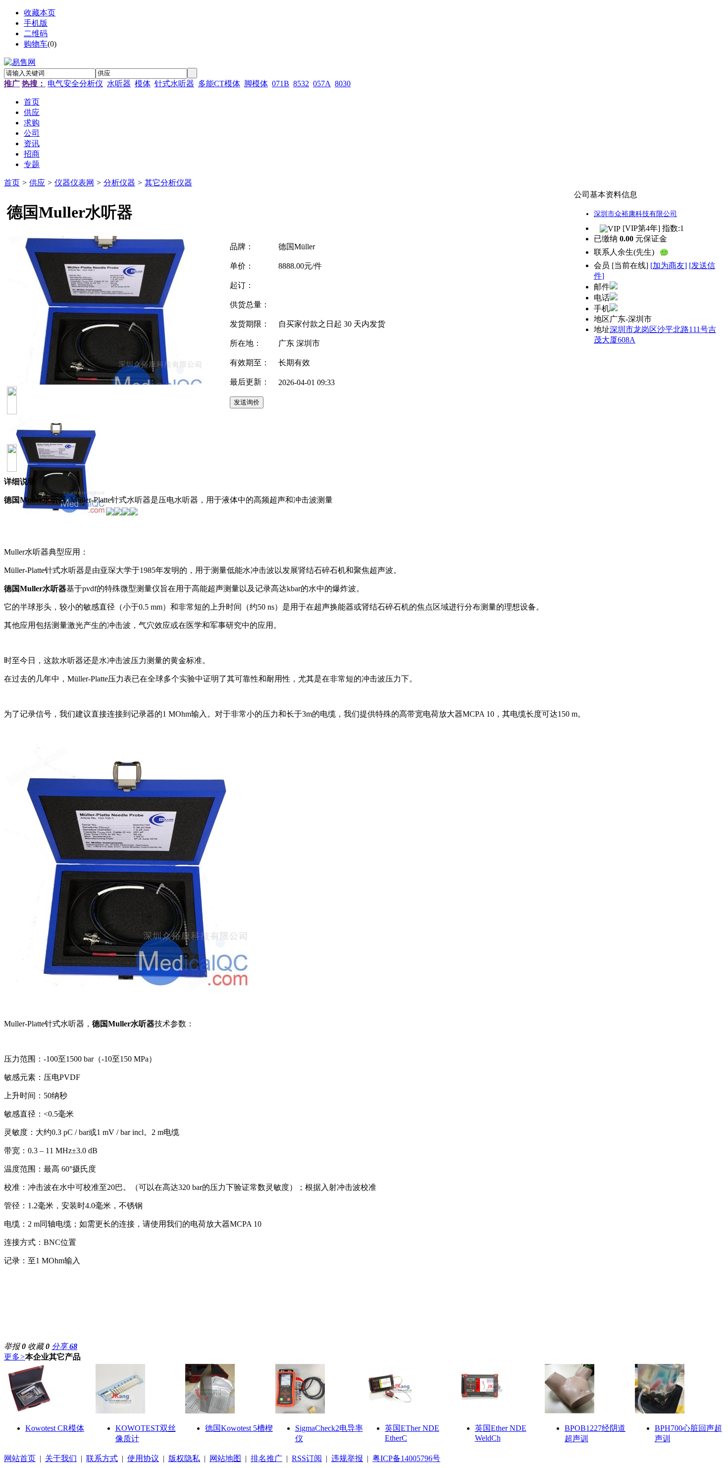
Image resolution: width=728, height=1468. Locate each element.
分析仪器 (119, 182)
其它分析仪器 (168, 182)
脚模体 (256, 83)
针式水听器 (174, 83)
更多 (14, 1357)
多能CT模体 (219, 83)
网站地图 (225, 1458)
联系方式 (102, 1458)
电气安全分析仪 (75, 83)
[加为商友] (668, 265)
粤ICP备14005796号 (406, 1458)
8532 (301, 83)
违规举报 (347, 1458)
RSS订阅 (307, 1458)
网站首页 (20, 1458)
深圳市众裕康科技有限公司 (635, 214)
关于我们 (61, 1458)
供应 (37, 182)
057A (322, 83)
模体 (143, 83)
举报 (15, 1346)
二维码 (36, 33)
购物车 (36, 44)
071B (280, 83)
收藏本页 (39, 12)
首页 (12, 182)
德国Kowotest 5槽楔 (239, 1428)
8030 (343, 83)
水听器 (119, 83)
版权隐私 (184, 1458)
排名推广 (266, 1458)
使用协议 (143, 1458)
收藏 (39, 1346)
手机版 (36, 23)
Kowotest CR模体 (54, 1428)
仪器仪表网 (74, 182)
